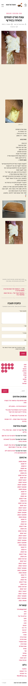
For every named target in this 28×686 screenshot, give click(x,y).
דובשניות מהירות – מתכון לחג (17, 406)
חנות (25, 364)
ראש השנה (9, 13)
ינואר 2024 (23, 533)
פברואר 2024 (22, 531)
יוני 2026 (23, 466)
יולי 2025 (23, 491)
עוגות (20, 13)
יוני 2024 (23, 522)
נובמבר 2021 (22, 593)
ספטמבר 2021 (21, 598)
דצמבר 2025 (22, 480)
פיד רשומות (23, 671)
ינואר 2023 (23, 561)
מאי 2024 (23, 524)
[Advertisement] (14, 82)
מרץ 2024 (23, 529)
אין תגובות (12, 27)
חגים (25, 618)
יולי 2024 (23, 519)
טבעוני (24, 369)
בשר (25, 367)
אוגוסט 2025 (22, 489)
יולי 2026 (23, 464)
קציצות (24, 383)
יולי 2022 (23, 575)
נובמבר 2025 (22, 482)
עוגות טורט (8, 281)
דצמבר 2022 (22, 563)
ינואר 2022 (23, 589)
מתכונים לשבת (10, 279)
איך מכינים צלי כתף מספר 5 (18, 415)
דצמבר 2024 (22, 508)
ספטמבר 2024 (21, 515)
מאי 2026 (23, 468)
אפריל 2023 (22, 554)
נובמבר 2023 (22, 538)
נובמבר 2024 (22, 510)
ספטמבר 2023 (21, 542)
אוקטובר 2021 (22, 596)
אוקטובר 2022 (22, 568)
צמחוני (24, 379)
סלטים (24, 371)
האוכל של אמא (11, 5)
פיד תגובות (23, 673)
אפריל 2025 (22, 498)
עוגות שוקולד (22, 642)
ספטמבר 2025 (21, 487)
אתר (25, 340)
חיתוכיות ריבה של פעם (8, 436)
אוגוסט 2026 (22, 461)
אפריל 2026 (22, 471)
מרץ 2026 (23, 473)
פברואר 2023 (22, 559)
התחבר (24, 669)
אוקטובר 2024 (22, 512)
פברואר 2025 (22, 503)
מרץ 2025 (23, 501)
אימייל (24, 333)
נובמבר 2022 (22, 566)
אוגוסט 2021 (22, 600)
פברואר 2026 (22, 475)
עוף (25, 377)
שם (25, 326)
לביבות (24, 630)
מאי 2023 (23, 552)
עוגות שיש (23, 644)
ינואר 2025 (23, 505)
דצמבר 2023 (22, 536)
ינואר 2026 (23, 478)
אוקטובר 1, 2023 (6, 24)
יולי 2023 (23, 547)
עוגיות (24, 375)
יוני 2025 (23, 494)
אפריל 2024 (22, 526)
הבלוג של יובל (22, 616)
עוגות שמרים (22, 646)
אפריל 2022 (22, 582)
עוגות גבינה (23, 637)
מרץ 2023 (23, 556)
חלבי (24, 621)
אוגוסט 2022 (22, 573)
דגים (25, 381)
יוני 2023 (23, 549)
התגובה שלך (22, 311)
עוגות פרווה (15, 13)
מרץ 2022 (23, 584)
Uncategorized (22, 609)
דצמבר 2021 (22, 591)
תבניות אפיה (22, 660)
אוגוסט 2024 (22, 517)
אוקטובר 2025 (22, 485)
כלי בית (24, 628)
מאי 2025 (23, 496)
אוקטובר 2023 (22, 540)
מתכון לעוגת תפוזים (19, 279)
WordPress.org (22, 676)
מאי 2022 (23, 580)
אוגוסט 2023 (22, 545)
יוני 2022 (23, 577)
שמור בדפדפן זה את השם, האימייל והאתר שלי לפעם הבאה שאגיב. (13, 348)
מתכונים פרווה (15, 281)
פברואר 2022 (22, 587)
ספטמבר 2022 (21, 570)
